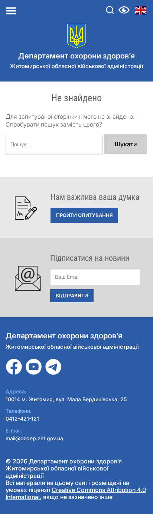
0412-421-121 (22, 418)
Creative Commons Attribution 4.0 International (76, 493)
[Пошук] (110, 10)
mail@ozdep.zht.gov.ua (34, 438)
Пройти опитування (84, 215)
